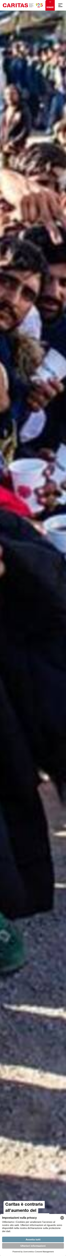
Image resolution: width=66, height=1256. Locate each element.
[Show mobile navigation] (60, 5)
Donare (50, 7)
